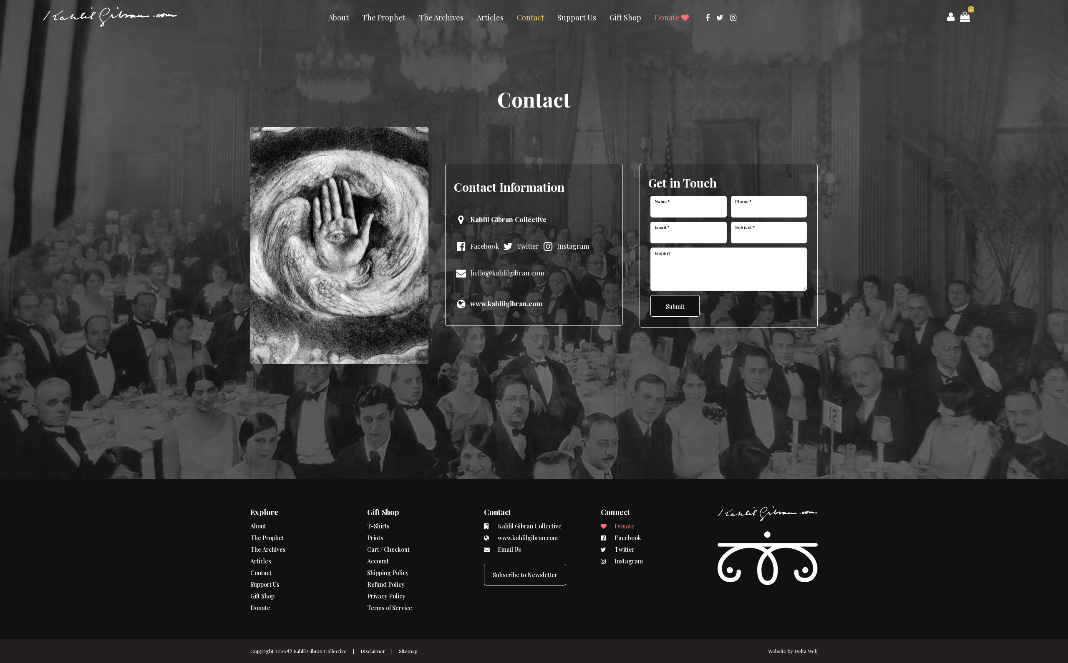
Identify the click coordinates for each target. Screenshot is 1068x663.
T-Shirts (378, 526)
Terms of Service (389, 608)
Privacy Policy (386, 596)
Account (378, 561)
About (338, 18)
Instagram (572, 246)
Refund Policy (386, 584)
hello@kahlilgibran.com (506, 272)
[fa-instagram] (733, 17)
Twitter (527, 246)
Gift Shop (625, 18)
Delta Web (806, 651)
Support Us (576, 18)
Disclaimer (372, 651)
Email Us (508, 549)
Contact (530, 18)
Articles (490, 18)
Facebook (484, 246)
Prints (375, 538)
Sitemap (408, 651)
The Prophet (384, 18)
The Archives (441, 18)
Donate (668, 18)
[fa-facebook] (707, 17)
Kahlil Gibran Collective (320, 651)
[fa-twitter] (720, 17)
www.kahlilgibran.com (527, 538)
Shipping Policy (388, 573)
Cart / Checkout (388, 549)
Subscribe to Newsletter (525, 575)
